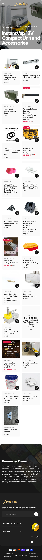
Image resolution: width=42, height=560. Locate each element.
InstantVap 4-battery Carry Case (11, 262)
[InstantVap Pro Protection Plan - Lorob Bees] (11, 349)
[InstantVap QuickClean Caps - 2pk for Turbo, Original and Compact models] (11, 170)
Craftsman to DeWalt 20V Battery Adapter (30, 263)
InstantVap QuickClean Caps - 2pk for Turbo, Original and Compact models (11, 188)
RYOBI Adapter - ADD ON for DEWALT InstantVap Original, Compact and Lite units (30, 226)
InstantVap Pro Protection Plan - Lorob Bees (10, 365)
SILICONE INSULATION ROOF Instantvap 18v (11, 331)
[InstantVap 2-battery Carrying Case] (11, 95)
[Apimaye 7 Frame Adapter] (11, 415)
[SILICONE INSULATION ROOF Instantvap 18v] (11, 315)
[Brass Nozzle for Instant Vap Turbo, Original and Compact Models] (11, 280)
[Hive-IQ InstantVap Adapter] (31, 349)
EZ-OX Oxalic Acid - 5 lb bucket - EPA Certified (11, 398)
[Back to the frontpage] (3, 27)
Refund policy (7, 556)
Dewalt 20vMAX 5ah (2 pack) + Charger (29, 150)
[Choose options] (17, 67)
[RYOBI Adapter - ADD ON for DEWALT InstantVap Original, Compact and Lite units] (31, 207)
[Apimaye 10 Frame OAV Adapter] (31, 382)
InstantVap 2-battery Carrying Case (10, 111)
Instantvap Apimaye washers (30, 295)
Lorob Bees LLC (9, 106)
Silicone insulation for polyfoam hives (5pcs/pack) (11, 223)
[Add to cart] (37, 67)
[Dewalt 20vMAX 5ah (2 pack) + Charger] (31, 134)
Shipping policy (34, 556)
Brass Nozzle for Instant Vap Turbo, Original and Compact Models (11, 297)
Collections (9, 27)
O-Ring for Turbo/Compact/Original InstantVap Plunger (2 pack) (13, 151)
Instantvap (7, 73)
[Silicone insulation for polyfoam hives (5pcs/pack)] (11, 207)
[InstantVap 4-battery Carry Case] (11, 246)
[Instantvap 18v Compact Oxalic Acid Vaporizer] (11, 61)
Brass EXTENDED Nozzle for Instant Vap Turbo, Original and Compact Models (30, 322)
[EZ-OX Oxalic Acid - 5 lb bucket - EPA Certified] (11, 382)
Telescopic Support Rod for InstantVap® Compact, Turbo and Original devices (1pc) (30, 114)
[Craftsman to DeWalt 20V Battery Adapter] (31, 246)
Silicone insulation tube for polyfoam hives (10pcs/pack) (30, 186)
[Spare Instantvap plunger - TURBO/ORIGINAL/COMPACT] (31, 61)
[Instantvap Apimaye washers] (31, 280)
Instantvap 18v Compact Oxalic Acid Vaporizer (10, 78)
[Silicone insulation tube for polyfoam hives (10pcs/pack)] (31, 170)
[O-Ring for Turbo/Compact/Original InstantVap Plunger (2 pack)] (11, 134)
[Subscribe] (36, 514)
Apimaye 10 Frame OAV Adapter (30, 397)
